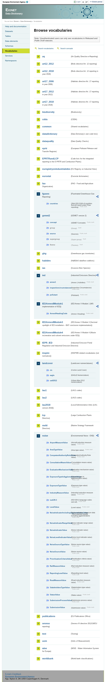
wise (44, 648)
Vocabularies (11, 51)
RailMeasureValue (57, 566)
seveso (46, 623)
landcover (47, 363)
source (53, 234)
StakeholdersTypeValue (60, 587)
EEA (16, 2)
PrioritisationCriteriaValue (60, 559)
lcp (43, 415)
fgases (45, 194)
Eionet (16, 21)
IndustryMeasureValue (59, 493)
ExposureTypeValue (58, 486)
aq (43, 56)
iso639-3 (53, 500)
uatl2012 (53, 381)
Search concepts (66, 48)
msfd (44, 425)
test (44, 634)
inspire (45, 353)
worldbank (47, 658)
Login (78, 2)
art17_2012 (48, 91)
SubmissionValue (57, 607)
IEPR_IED (47, 343)
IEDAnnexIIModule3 (52, 322)
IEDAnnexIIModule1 (52, 303)
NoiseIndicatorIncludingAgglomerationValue (60, 513)
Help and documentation (15, 26)
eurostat (46, 176)
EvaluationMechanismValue (60, 470)
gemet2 (46, 215)
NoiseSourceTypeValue (59, 544)
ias (43, 268)
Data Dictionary (26, 21)
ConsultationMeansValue (60, 462)
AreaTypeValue (56, 450)
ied (43, 275)
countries (54, 204)
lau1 (44, 390)
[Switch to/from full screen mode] (87, 2)
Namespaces (11, 60)
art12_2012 (48, 64)
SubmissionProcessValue (60, 600)
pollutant (53, 295)
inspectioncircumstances (60, 288)
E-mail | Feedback (13, 674)
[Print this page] (83, 2)
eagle (52, 375)
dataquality (48, 141)
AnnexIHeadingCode (58, 313)
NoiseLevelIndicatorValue (60, 537)
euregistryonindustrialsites (56, 169)
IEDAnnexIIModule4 (52, 332)
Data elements (11, 41)
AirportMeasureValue (59, 443)
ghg (44, 253)
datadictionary (49, 134)
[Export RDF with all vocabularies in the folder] (97, 197)
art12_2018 (48, 71)
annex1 (53, 282)
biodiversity (48, 112)
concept (53, 222)
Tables (8, 36)
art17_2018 (48, 102)
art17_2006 (48, 81)
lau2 (44, 398)
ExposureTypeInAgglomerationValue (60, 477)
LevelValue (54, 507)
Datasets (9, 31)
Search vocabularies (46, 48)
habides (46, 261)
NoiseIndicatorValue (58, 530)
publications (48, 616)
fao (44, 183)
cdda (44, 119)
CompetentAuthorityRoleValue (60, 455)
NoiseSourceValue (57, 552)
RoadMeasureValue (58, 580)
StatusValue (55, 595)
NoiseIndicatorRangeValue (60, 523)
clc (51, 370)
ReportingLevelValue (58, 573)
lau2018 (46, 405)
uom (44, 641)
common (46, 126)
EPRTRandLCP (50, 158)
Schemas (9, 46)
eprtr (44, 148)
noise (45, 436)
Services (9, 56)
